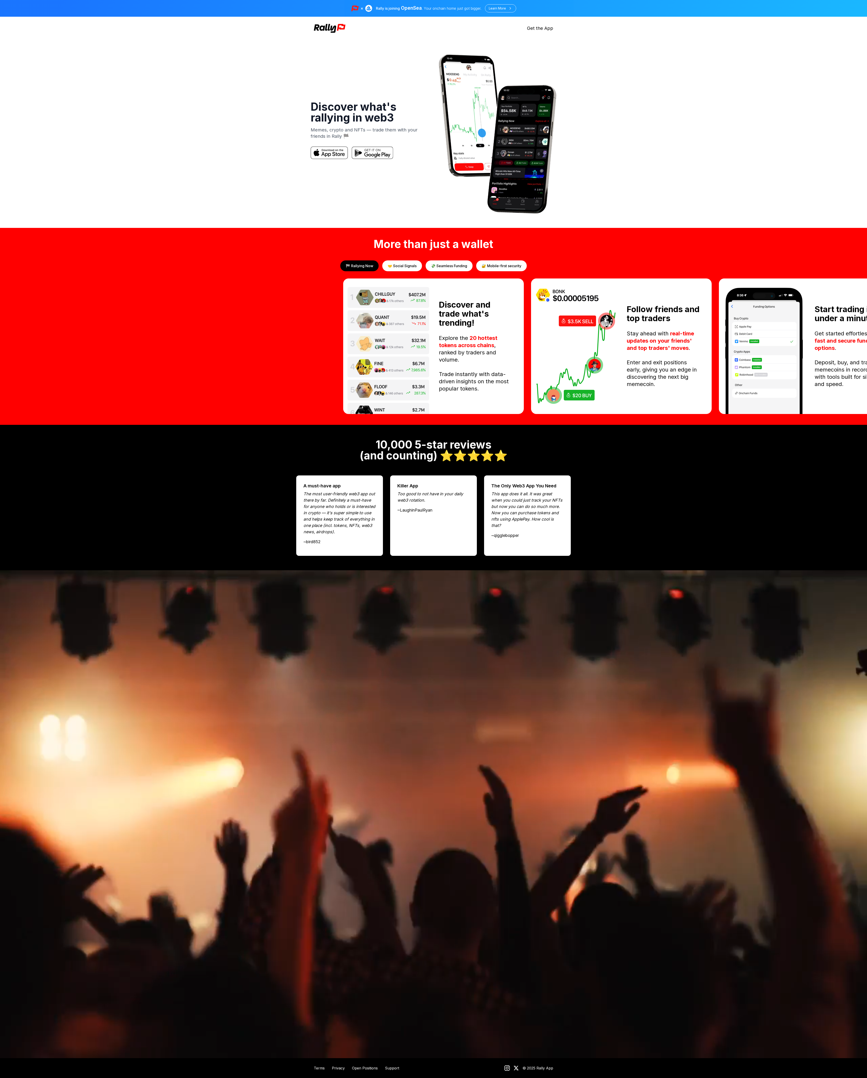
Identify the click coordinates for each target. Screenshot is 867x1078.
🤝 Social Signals (402, 266)
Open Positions (365, 1068)
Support (392, 1068)
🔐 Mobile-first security (501, 266)
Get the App (540, 28)
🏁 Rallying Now (359, 266)
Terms (319, 1068)
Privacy (338, 1068)
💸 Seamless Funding (449, 266)
